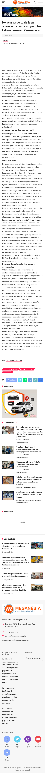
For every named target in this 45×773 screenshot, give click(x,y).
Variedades (7, 372)
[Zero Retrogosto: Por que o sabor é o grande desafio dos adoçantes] (37, 575)
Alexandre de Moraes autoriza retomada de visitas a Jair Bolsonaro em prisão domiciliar (14, 587)
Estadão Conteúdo (14, 361)
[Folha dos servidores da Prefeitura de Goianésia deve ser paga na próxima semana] (8, 465)
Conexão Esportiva (21, 500)
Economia (18, 440)
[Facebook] (7, 742)
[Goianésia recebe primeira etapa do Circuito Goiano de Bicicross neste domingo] (8, 495)
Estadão (5, 41)
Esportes (31, 500)
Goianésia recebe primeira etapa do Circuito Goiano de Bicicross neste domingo (29, 494)
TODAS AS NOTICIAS (10, 369)
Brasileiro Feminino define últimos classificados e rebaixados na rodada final (15, 545)
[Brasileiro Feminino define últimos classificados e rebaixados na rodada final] (37, 545)
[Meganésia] (21, 2)
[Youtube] (38, 742)
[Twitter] (17, 742)
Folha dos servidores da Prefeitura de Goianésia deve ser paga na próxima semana (29, 464)
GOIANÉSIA (25, 440)
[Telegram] (7, 755)
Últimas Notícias (26, 369)
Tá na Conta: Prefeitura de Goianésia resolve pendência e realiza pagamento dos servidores (28, 449)
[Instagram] (27, 742)
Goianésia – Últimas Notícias (9, 653)
